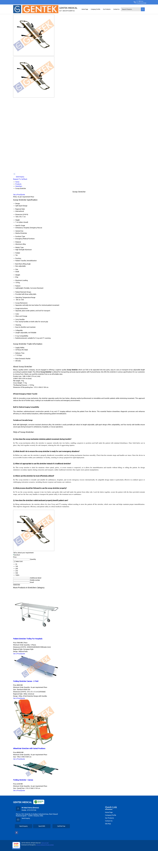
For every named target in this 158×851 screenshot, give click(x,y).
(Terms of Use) (45, 842)
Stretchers (18, 186)
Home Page (85, 9)
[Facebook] (16, 834)
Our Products (107, 9)
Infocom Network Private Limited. (45, 844)
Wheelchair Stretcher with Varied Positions (29, 748)
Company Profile (95, 9)
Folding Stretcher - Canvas (23, 780)
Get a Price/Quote (19, 194)
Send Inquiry (20, 177)
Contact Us (116, 9)
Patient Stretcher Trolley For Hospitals (27, 639)
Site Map (108, 823)
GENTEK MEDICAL (68, 9)
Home (17, 182)
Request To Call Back (20, 179)
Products (18, 184)
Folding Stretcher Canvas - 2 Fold (25, 681)
